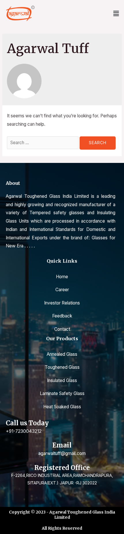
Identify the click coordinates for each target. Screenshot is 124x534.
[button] (116, 13)
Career (62, 289)
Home (62, 276)
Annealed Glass (62, 354)
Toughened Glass (62, 367)
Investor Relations (62, 303)
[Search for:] (43, 142)
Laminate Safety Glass (62, 393)
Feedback (62, 316)
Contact (62, 329)
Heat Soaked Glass (62, 406)
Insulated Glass (62, 380)
